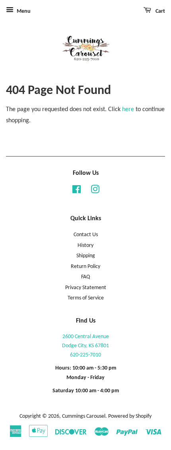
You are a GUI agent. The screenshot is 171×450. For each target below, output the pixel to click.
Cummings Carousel (83, 416)
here (128, 109)
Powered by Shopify (130, 416)
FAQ (85, 277)
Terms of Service (86, 298)
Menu (23, 11)
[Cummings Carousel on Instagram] (95, 191)
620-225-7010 (85, 355)
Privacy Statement (85, 287)
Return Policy (85, 266)
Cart (159, 11)
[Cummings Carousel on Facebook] (76, 191)
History (85, 245)
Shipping (85, 255)
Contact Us (86, 234)
